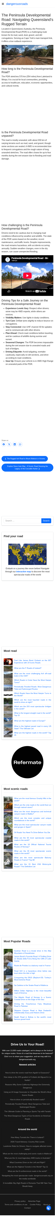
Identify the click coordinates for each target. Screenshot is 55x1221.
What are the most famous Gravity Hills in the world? (32, 799)
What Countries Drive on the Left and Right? (27, 1162)
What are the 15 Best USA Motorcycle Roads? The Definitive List (32, 865)
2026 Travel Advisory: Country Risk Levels (27, 1142)
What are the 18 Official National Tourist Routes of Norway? (32, 845)
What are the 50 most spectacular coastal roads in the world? (32, 839)
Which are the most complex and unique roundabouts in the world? (32, 819)
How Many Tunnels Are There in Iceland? (27, 1137)
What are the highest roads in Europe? (29, 721)
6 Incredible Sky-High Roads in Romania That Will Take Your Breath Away (27, 1184)
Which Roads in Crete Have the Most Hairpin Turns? (32, 681)
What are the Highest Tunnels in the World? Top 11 (27, 1167)
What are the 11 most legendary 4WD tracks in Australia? (27, 1158)
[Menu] (4, 4)
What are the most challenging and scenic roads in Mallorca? (27, 1154)
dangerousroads (17, 4)
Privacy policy (20, 1201)
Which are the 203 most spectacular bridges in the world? (32, 707)
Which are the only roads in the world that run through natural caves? (32, 806)
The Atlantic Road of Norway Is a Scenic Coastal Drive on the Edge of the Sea (32, 998)
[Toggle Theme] (48, 1208)
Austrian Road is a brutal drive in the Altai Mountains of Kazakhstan (32, 952)
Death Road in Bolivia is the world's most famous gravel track (32, 1018)
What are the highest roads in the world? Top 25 (32, 734)
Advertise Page (34, 1201)
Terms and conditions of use (16, 1204)
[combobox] (22, 520)
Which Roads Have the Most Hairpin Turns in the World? (32, 694)
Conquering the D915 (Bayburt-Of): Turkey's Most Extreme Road (32, 978)
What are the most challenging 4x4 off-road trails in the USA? (32, 674)
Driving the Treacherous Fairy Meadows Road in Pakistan (32, 1005)
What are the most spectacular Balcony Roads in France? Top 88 (32, 859)
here (10, 1056)
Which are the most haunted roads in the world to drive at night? (32, 701)
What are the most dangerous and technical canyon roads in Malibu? (32, 812)
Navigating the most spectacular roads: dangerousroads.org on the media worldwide (27, 1177)
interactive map (23, 571)
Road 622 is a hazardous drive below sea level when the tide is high (32, 972)
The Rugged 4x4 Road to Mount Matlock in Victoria (26, 459)
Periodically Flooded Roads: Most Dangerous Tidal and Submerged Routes (32, 688)
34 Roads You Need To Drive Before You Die (32, 832)
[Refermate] (27, 762)
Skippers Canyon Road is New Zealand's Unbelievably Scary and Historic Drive (32, 1011)
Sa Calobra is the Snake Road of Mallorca (31, 985)
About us (46, 1204)
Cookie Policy (35, 1204)
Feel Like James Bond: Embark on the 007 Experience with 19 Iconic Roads (32, 661)
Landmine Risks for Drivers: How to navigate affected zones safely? (27, 1147)
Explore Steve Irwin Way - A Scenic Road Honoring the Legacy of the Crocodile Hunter (27, 467)
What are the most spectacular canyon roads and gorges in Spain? (32, 826)
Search (46, 521)
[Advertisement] (27, 108)
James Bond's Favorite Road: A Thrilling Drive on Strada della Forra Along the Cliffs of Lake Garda (32, 958)
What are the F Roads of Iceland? (27, 668)
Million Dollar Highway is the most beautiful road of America (32, 992)
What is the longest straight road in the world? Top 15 (32, 714)
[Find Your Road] (27, 554)
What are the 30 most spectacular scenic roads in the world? (32, 852)
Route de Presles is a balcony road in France (32, 965)
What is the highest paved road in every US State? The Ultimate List (32, 727)
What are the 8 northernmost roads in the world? (27, 1171)
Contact (27, 1208)
